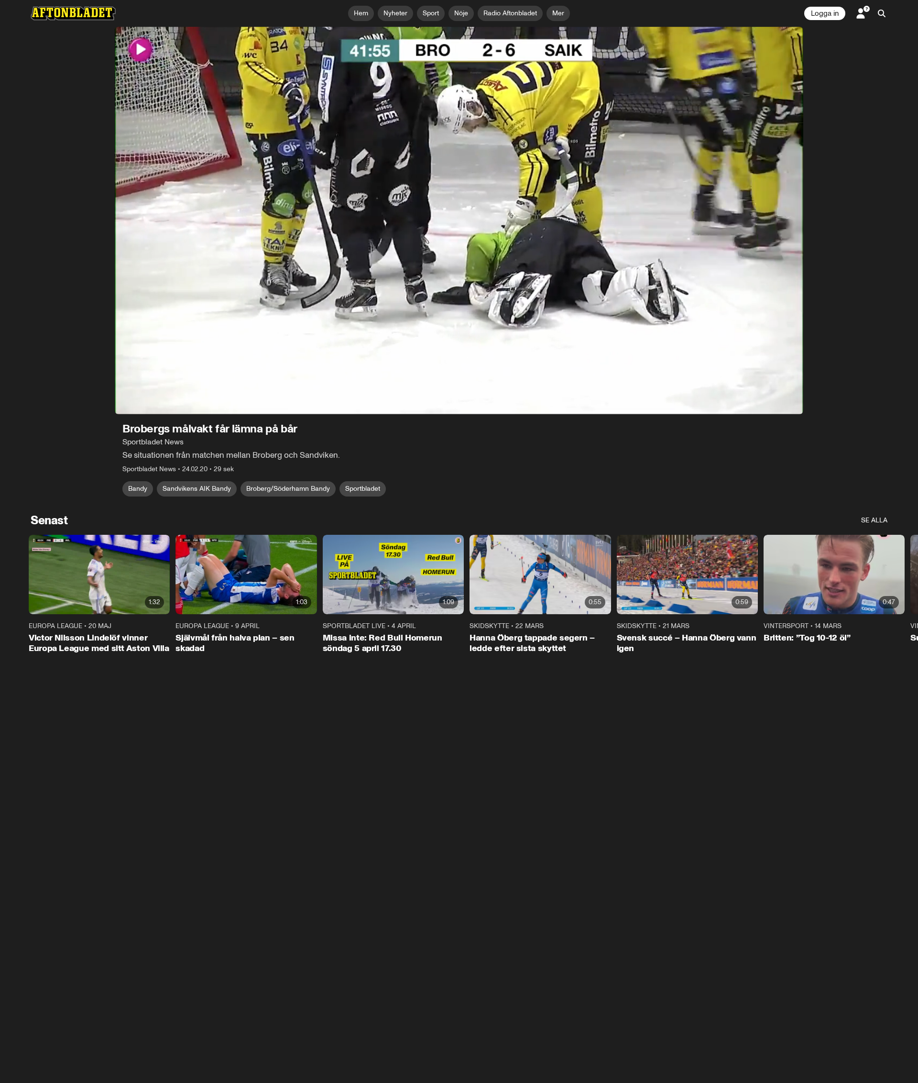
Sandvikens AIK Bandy (197, 489)
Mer (558, 13)
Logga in (825, 13)
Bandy (137, 489)
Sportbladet (362, 489)
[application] (459, 220)
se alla (874, 520)
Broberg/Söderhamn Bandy (288, 489)
